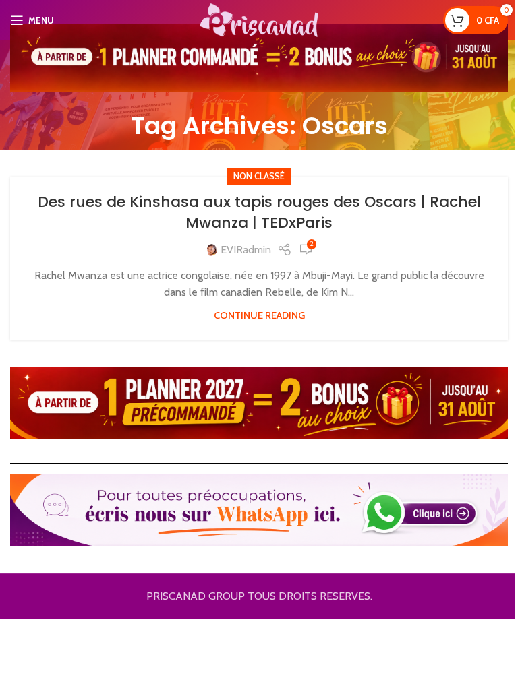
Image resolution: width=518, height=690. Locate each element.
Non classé (259, 176)
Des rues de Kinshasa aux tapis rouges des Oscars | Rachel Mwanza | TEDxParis (259, 212)
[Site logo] (259, 19)
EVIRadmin (246, 249)
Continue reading (259, 315)
